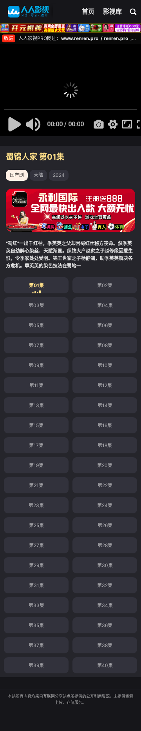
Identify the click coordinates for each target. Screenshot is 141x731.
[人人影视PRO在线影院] (28, 12)
